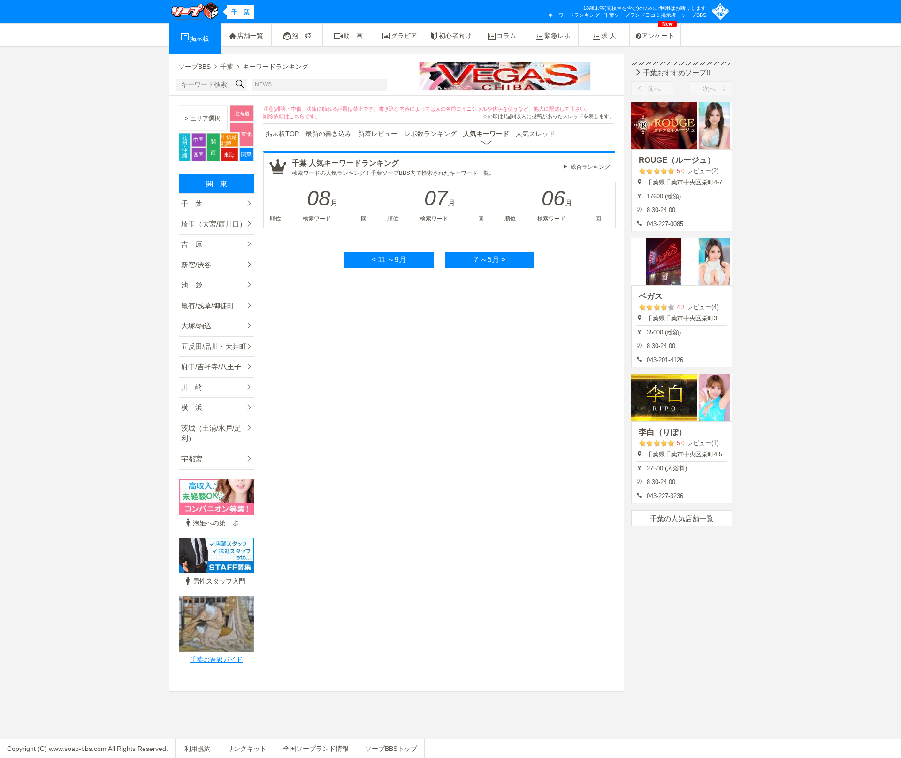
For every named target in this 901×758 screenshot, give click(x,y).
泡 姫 (302, 35)
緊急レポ (557, 35)
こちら (297, 116)
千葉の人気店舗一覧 (681, 519)
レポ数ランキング (430, 133)
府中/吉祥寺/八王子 (211, 367)
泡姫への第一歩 (216, 523)
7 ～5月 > (489, 260)
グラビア (404, 35)
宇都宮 (191, 459)
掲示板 (199, 38)
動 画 (353, 35)
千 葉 (191, 203)
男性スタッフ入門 (219, 581)
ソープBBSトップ (391, 748)
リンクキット (247, 748)
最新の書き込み (328, 133)
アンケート (657, 31)
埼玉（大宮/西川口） (213, 224)
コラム (506, 35)
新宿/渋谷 (196, 265)
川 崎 (191, 387)
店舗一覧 (250, 35)
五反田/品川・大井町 (213, 346)
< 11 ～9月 (389, 260)
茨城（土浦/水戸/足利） (211, 433)
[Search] (240, 85)
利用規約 (197, 748)
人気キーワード (486, 133)
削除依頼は (276, 116)
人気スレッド (535, 133)
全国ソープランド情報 (316, 748)
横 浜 (191, 407)
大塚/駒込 (196, 326)
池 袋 (191, 285)
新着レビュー (377, 133)
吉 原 (191, 244)
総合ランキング (590, 167)
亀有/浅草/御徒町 (207, 306)
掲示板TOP (282, 133)
